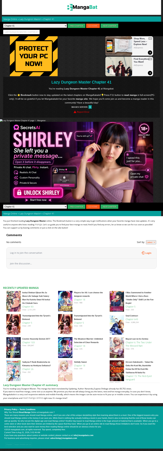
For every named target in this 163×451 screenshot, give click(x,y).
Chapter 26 (27, 369)
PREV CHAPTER (76, 25)
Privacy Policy (10, 409)
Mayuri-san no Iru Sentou (137, 339)
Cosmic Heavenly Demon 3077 (36, 339)
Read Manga (24, 412)
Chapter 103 (28, 342)
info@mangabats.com (83, 435)
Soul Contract (132, 316)
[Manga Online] (81, 7)
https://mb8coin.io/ (22, 444)
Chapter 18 (79, 299)
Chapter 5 (130, 306)
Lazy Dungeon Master (30, 213)
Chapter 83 (27, 306)
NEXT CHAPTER (109, 25)
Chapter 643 (132, 319)
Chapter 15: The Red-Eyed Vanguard (139, 378)
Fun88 (9, 444)
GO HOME (93, 25)
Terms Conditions (27, 409)
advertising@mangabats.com (63, 438)
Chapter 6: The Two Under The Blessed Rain (139, 344)
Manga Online (10, 213)
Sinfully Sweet (80, 362)
